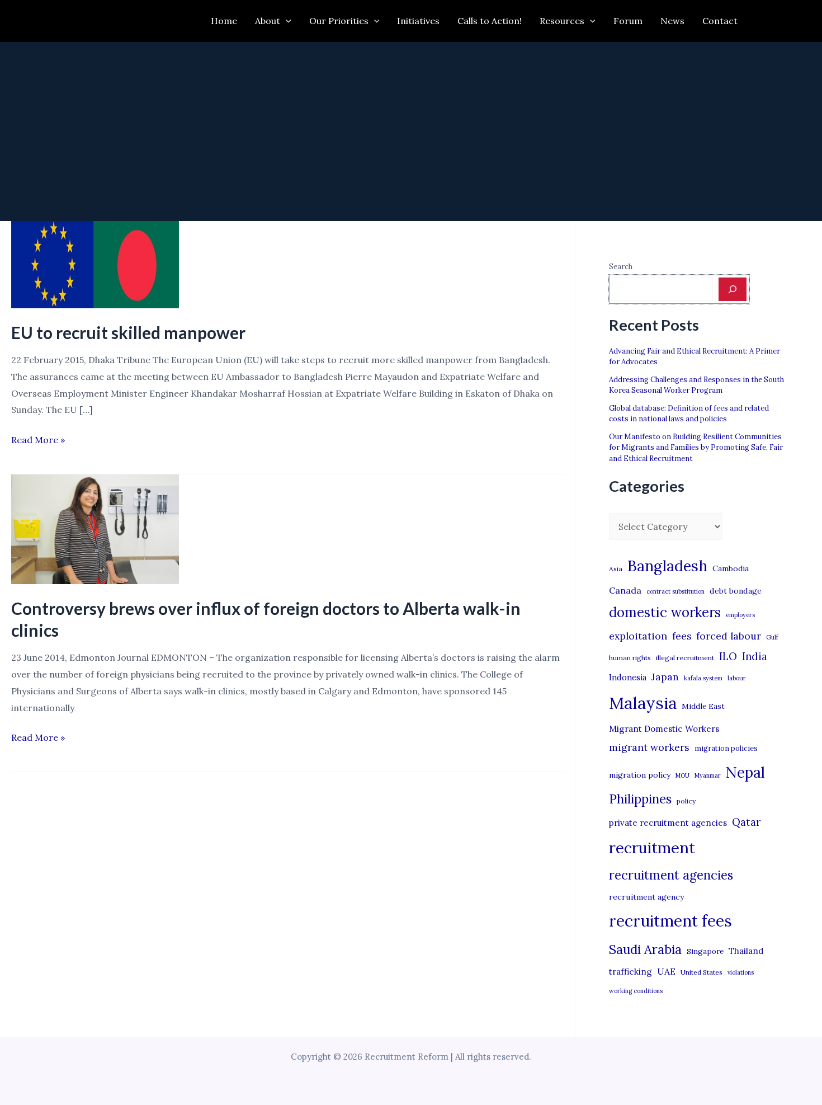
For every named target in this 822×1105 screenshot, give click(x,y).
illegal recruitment (685, 657)
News (672, 20)
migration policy (639, 775)
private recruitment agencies (668, 822)
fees (681, 636)
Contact (720, 20)
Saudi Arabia (645, 949)
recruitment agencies (671, 875)
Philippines (640, 799)
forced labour (728, 635)
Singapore (705, 951)
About (267, 20)
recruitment (652, 847)
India (754, 656)
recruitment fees (670, 920)
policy (686, 801)
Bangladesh (667, 565)
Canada (625, 590)
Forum (628, 20)
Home (224, 20)
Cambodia (730, 568)
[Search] (733, 289)
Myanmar (708, 775)
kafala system (703, 678)
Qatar (746, 822)
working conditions (636, 991)
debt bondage (736, 591)
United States (701, 972)
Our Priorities (339, 20)
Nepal (745, 772)
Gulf (772, 637)
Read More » (38, 441)
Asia (615, 569)
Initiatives (418, 20)
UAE (666, 971)
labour (736, 678)
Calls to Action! (489, 20)
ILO (728, 656)
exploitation (638, 635)
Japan (665, 676)
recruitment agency (646, 897)
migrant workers (649, 747)
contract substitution (675, 591)
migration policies (726, 748)
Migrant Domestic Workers (664, 728)
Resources (562, 20)
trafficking (630, 971)
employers (740, 615)
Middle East (703, 706)
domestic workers (665, 612)
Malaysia (643, 702)
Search (620, 266)
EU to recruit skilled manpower (128, 332)
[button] (285, 21)
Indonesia (627, 677)
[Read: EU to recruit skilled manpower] (95, 263)
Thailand (746, 951)
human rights (630, 657)
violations (740, 972)
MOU (682, 775)
